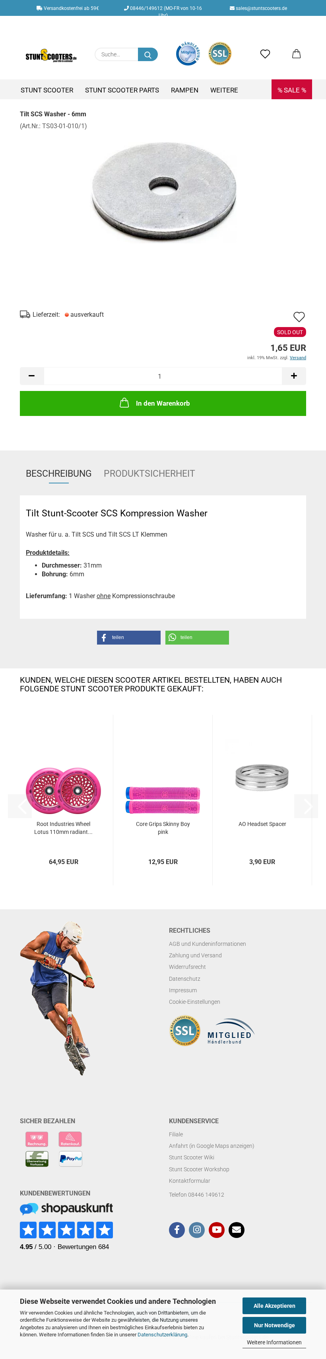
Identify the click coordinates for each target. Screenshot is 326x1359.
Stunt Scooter (47, 90)
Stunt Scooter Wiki (191, 1157)
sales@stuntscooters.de (261, 8)
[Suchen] (148, 54)
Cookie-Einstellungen (194, 1002)
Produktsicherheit (149, 473)
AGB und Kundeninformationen (207, 944)
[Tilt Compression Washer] (163, 190)
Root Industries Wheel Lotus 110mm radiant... (63, 828)
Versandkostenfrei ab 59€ (71, 8)
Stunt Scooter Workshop (199, 1169)
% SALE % (291, 90)
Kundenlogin (171, 24)
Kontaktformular (189, 1181)
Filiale (176, 1134)
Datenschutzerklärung (162, 1335)
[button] (296, 54)
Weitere (224, 90)
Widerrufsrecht (187, 967)
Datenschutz (184, 979)
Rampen (184, 90)
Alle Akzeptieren (274, 1306)
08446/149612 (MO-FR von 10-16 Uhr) (165, 11)
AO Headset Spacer (262, 824)
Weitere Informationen (274, 1342)
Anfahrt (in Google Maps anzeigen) (211, 1146)
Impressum (183, 990)
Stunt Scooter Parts (122, 90)
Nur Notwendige (274, 1325)
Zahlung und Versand (195, 955)
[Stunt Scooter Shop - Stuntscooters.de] (51, 55)
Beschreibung (59, 473)
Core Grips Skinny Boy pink (163, 828)
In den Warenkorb (163, 403)
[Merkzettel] (265, 54)
